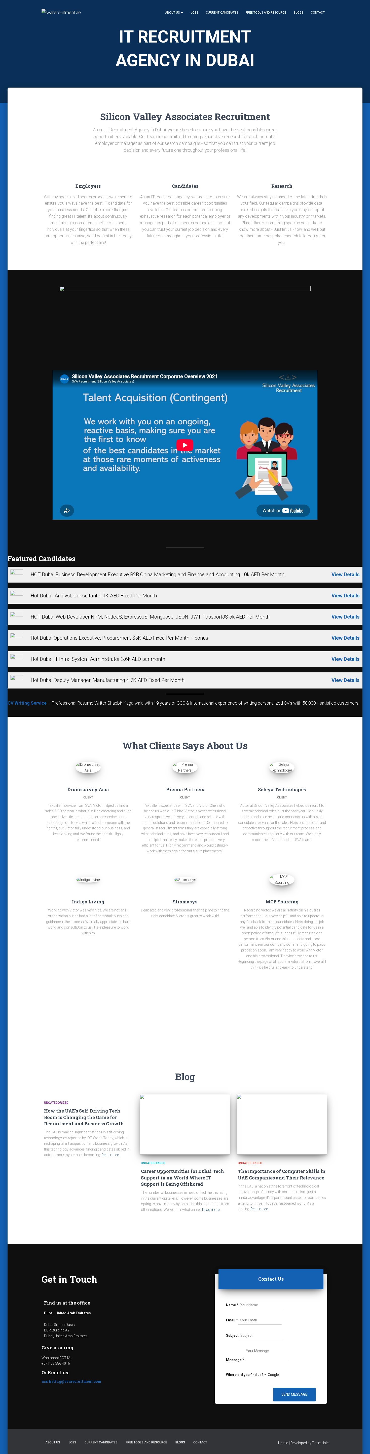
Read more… (111, 1155)
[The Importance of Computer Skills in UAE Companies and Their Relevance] (282, 1124)
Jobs (194, 12)
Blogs (298, 12)
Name (232, 1305)
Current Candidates (222, 12)
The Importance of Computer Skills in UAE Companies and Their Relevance (281, 1174)
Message (235, 1360)
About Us (172, 12)
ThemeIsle (320, 1443)
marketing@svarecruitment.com (71, 1381)
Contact (318, 12)
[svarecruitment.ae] (61, 12)
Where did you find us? (246, 1375)
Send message (294, 1394)
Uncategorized (56, 1102)
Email (232, 1320)
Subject (232, 1335)
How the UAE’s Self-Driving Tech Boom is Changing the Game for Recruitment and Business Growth (84, 1117)
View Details (345, 574)
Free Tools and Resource (266, 12)
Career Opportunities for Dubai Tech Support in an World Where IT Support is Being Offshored (182, 1177)
